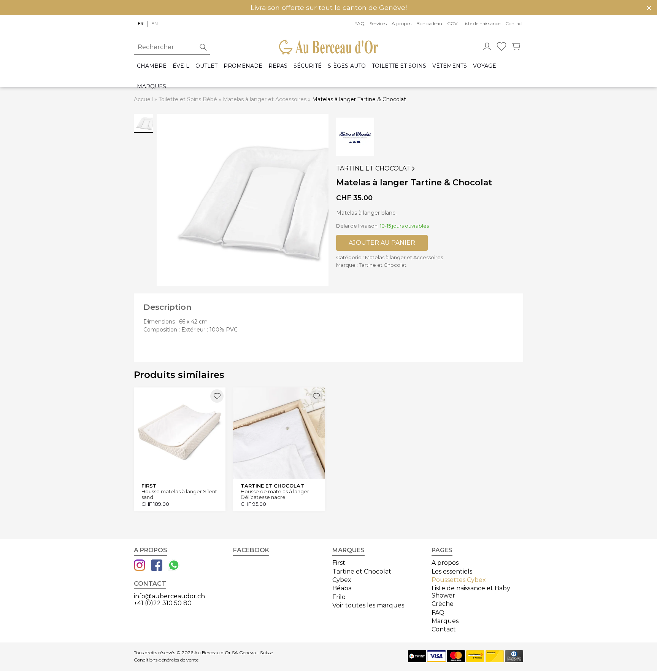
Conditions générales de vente (166, 660)
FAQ (359, 23)
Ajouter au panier (382, 242)
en (154, 23)
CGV (452, 23)
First (338, 562)
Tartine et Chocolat (373, 168)
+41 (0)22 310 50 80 (163, 603)
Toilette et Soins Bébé (188, 99)
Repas (277, 66)
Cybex (341, 579)
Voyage (484, 66)
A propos (401, 23)
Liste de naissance (481, 23)
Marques (151, 86)
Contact (514, 23)
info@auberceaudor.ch (169, 596)
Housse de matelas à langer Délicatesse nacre (275, 494)
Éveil (181, 66)
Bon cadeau (429, 23)
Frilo (339, 597)
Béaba (342, 588)
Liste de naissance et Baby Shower (471, 592)
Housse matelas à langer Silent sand (179, 494)
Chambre (152, 66)
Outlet (206, 66)
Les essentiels (452, 571)
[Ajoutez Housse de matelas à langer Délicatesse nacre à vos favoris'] (316, 396)
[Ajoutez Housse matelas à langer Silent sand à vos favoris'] (217, 396)
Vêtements (449, 66)
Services (378, 23)
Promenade (243, 66)
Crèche (443, 603)
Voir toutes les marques (368, 605)
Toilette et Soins (399, 66)
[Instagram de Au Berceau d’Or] (139, 565)
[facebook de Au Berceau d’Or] (156, 565)
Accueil (143, 99)
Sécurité (308, 66)
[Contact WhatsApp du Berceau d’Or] (173, 565)
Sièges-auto (347, 66)
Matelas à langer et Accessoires (264, 99)
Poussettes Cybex (459, 579)
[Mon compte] (487, 47)
